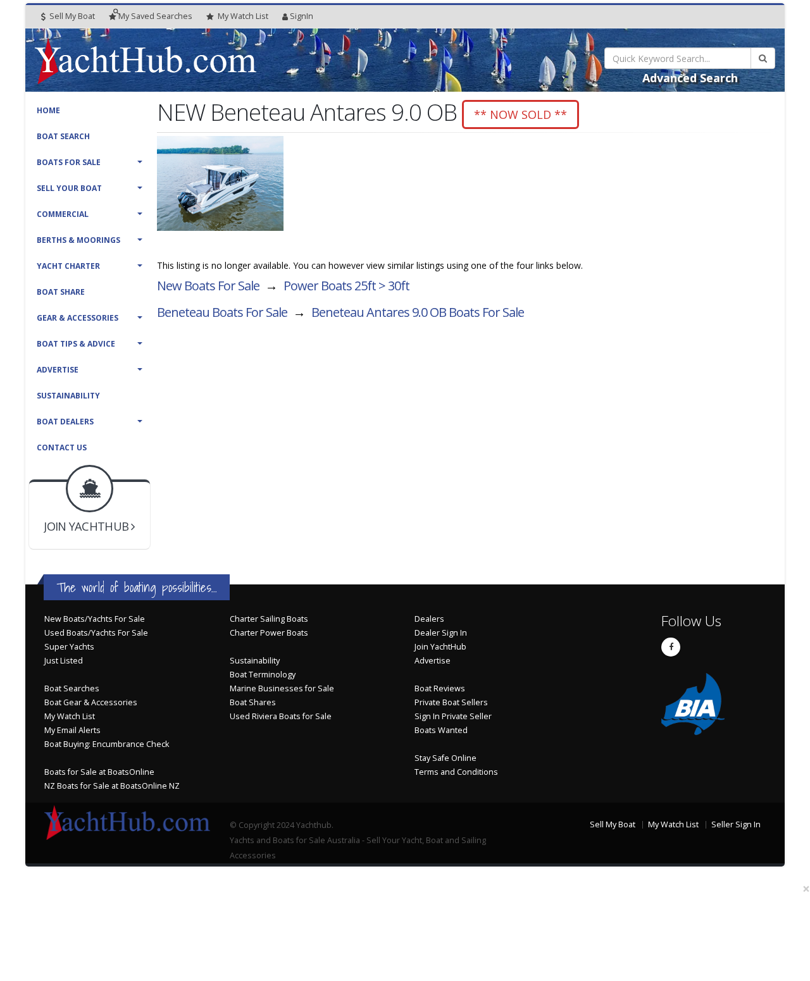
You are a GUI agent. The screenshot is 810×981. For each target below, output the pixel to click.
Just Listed (63, 660)
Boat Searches (71, 688)
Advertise (57, 369)
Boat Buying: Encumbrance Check (106, 744)
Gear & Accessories (77, 317)
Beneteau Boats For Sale (222, 312)
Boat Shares (253, 702)
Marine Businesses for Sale (282, 688)
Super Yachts (69, 646)
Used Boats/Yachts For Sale (96, 632)
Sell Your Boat (69, 188)
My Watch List (69, 716)
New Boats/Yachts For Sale (94, 619)
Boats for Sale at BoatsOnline (99, 772)
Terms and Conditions (456, 772)
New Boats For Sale (208, 285)
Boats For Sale (69, 162)
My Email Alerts (72, 730)
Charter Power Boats (269, 632)
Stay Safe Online (445, 758)
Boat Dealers (65, 421)
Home (48, 110)
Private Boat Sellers (451, 702)
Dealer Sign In (440, 632)
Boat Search (63, 136)
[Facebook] (670, 647)
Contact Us (62, 447)
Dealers (429, 619)
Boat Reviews (439, 688)
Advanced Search (690, 77)
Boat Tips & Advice (76, 343)
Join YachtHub (440, 646)
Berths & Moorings (78, 240)
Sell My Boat (71, 16)
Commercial (63, 214)
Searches (155, 16)
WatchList (243, 16)
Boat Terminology (263, 674)
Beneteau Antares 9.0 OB (417, 312)
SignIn (301, 16)
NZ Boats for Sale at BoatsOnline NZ (112, 785)
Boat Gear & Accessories (90, 702)
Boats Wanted (441, 730)
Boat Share (61, 292)
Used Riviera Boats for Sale (281, 716)
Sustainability (68, 395)
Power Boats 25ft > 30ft (346, 285)
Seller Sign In (736, 824)
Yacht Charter (68, 266)
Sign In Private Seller (453, 716)
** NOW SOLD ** (520, 114)
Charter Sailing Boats (269, 619)
